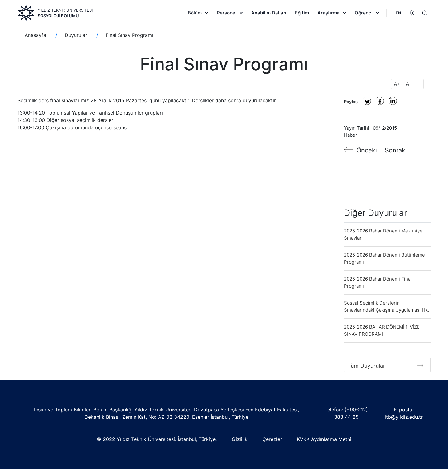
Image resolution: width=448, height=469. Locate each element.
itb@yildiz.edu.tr (404, 417)
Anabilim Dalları (268, 13)
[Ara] (424, 13)
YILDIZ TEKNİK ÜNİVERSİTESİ (65, 10)
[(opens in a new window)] (367, 101)
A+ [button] (397, 84)
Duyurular (76, 35)
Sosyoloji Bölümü (58, 15)
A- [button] (408, 84)
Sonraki (396, 150)
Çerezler (272, 439)
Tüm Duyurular (366, 365)
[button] (417, 84)
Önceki (367, 150)
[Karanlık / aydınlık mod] (412, 13)
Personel (226, 13)
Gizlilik (240, 439)
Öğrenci (364, 13)
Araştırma (328, 13)
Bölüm (195, 13)
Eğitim (302, 13)
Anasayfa (35, 35)
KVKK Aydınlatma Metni (324, 439)
